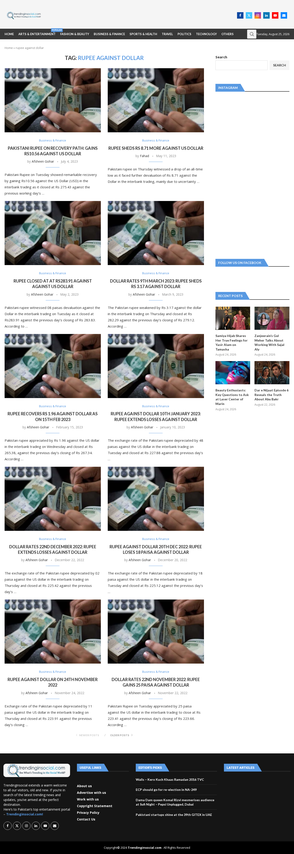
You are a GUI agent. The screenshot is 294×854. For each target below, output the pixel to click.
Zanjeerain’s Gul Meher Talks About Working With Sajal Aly (269, 342)
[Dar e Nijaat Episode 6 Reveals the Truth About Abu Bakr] (271, 372)
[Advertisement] (140, 15)
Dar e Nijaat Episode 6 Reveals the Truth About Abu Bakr (271, 394)
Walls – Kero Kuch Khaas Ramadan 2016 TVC (170, 779)
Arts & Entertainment (37, 32)
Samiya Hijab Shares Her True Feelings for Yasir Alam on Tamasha (231, 342)
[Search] (251, 34)
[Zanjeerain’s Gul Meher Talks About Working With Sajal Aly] (271, 318)
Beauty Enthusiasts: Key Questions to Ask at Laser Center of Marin (232, 397)
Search (221, 57)
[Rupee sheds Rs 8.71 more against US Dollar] (156, 100)
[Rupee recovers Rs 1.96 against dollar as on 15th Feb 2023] (53, 366)
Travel (167, 34)
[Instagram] (257, 15)
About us (84, 786)
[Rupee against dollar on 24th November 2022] (53, 631)
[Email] (284, 15)
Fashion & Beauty (74, 34)
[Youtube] (275, 15)
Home (9, 34)
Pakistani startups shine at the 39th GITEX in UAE (174, 815)
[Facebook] (240, 15)
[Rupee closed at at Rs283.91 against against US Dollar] (53, 233)
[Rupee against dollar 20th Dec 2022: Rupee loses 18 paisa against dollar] (156, 499)
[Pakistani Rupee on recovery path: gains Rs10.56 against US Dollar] (53, 100)
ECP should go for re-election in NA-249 (166, 790)
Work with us (88, 799)
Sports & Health (143, 34)
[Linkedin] (266, 15)
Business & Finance (109, 34)
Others (227, 34)
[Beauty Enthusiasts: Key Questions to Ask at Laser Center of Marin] (232, 372)
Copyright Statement (94, 806)
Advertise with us (91, 792)
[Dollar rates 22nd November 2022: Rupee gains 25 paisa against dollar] (156, 631)
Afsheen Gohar (43, 161)
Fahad (144, 156)
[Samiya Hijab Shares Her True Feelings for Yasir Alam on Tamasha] (232, 318)
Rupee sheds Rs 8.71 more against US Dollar (155, 148)
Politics (184, 34)
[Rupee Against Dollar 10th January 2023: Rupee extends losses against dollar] (156, 366)
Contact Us (86, 819)
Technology (206, 34)
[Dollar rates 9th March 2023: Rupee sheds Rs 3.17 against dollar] (156, 233)
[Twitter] (249, 15)
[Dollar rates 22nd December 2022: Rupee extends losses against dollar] (53, 499)
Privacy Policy (88, 812)
